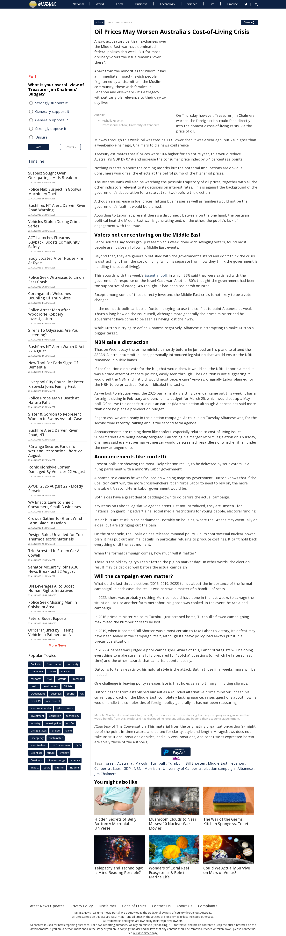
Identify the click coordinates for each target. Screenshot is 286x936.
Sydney (64, 752)
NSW (49, 679)
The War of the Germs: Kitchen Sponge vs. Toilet (225, 821)
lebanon (237, 763)
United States (39, 730)
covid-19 (35, 701)
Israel (109, 763)
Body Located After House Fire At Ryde (55, 260)
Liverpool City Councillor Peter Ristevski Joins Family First (55, 384)
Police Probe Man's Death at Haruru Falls (53, 400)
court (47, 767)
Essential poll (155, 275)
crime (68, 730)
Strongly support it (51, 103)
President (36, 760)
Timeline (232, 4)
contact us (248, 929)
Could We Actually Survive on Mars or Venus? (226, 870)
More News (57, 645)
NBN (137, 768)
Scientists (36, 752)
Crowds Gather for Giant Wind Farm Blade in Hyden (55, 520)
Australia (124, 763)
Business (141, 4)
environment (51, 686)
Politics (99, 22)
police (52, 671)
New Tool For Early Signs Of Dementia (53, 365)
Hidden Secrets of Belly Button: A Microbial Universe (115, 824)
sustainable (56, 738)
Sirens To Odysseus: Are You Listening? (53, 332)
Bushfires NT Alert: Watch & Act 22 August (56, 349)
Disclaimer (107, 906)
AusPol (70, 723)
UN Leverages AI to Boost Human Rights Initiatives (51, 588)
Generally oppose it (51, 120)
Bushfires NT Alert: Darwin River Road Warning (57, 207)
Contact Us (161, 906)
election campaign (219, 768)
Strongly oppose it (51, 128)
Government (53, 664)
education (55, 716)
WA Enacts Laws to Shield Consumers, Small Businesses (54, 504)
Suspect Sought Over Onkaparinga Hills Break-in (52, 175)
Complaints (207, 906)
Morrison (152, 768)
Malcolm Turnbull (150, 763)
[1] (170, 924)
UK (82, 693)
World (100, 4)
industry (35, 723)
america (75, 760)
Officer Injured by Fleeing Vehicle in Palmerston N (50, 632)
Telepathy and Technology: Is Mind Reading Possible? (118, 870)
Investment (37, 716)
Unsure (41, 137)
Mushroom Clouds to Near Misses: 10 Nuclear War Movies (172, 824)
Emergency (37, 738)
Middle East (217, 763)
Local (119, 4)
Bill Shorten (195, 763)
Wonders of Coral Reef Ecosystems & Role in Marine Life (169, 873)
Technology (167, 4)
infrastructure (65, 708)
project (56, 730)
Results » (70, 147)
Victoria (62, 679)
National (78, 4)
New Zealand (38, 745)
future (51, 752)
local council (53, 701)
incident (74, 767)
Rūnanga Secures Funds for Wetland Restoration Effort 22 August (55, 451)
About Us (184, 906)
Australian (67, 671)
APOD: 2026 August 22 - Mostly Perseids (55, 488)
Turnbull (175, 763)
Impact (35, 767)
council (71, 693)
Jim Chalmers (105, 773)
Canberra (102, 768)
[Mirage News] (44, 4)
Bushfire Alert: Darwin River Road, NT (53, 432)
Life (212, 4)
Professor (77, 679)
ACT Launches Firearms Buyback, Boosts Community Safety (54, 242)
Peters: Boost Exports (47, 618)
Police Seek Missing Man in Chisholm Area (52, 604)
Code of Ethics (134, 906)
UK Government (61, 745)
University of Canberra (182, 768)
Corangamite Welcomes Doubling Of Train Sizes (49, 296)
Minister (69, 686)
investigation (53, 723)
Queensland (38, 693)
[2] (173, 924)
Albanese (245, 768)
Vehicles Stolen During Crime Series (54, 224)
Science (192, 4)
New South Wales (41, 708)
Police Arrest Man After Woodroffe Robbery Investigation (49, 314)
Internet (59, 767)
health (34, 686)
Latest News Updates (46, 906)
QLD (78, 745)
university (72, 664)
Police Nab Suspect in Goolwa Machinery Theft (54, 191)
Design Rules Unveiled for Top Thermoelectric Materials (55, 537)
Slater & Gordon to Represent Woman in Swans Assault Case (55, 416)
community (37, 671)
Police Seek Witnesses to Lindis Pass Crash (56, 279)
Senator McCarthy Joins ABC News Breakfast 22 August (53, 569)
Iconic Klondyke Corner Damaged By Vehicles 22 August (56, 469)
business (56, 693)
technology (72, 716)
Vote (38, 147)
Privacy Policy (81, 906)
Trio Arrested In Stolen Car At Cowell (54, 553)
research (36, 679)
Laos (117, 768)
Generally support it (52, 111)
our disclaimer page (145, 933)
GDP (127, 768)
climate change (56, 760)
